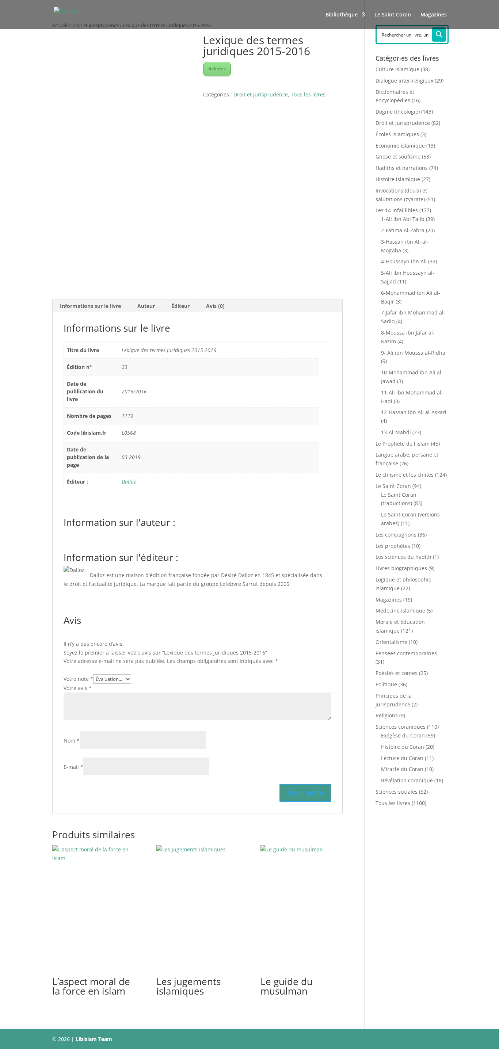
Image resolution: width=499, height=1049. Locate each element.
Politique (386, 684)
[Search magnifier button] (439, 34)
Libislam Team (94, 1038)
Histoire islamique (398, 179)
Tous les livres (308, 94)
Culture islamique (397, 69)
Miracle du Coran (402, 769)
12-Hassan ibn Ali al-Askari (413, 412)
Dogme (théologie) (398, 111)
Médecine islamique (400, 610)
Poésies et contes (397, 673)
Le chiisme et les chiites (405, 474)
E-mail (73, 766)
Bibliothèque (341, 15)
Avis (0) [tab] (215, 305)
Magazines (433, 15)
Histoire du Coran (402, 746)
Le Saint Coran (392, 15)
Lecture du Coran (402, 758)
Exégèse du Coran (403, 735)
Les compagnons (396, 534)
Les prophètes (393, 545)
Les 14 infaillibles (397, 210)
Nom (72, 740)
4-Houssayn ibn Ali (404, 261)
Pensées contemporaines (406, 653)
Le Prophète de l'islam (403, 443)
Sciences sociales (397, 791)
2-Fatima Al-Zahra (402, 230)
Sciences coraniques (401, 726)
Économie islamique (400, 145)
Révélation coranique (407, 780)
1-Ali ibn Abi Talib (402, 218)
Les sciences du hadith (403, 556)
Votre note (78, 678)
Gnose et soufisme (398, 156)
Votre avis (78, 687)
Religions (387, 715)
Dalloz (129, 481)
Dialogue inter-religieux (404, 80)
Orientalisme (391, 641)
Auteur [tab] (146, 305)
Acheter (217, 69)
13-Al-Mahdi (396, 432)
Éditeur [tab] (180, 305)
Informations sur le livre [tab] (90, 305)
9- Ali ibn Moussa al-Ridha (413, 352)
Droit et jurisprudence (260, 94)
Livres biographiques (401, 568)
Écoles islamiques (397, 134)
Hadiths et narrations (402, 167)
